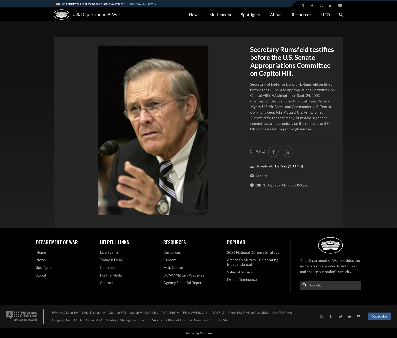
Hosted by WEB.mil (198, 333)
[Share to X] (288, 152)
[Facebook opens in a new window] (312, 5)
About (276, 14)
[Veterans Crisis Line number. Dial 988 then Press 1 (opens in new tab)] (21, 316)
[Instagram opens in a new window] (321, 5)
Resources (301, 14)
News (194, 14)
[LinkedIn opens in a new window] (331, 5)
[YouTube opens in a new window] (340, 5)
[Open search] (341, 14)
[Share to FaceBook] (273, 152)
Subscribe (379, 316)
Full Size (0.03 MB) (289, 166)
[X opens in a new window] (303, 5)
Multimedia (220, 14)
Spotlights (250, 14)
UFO (325, 14)
